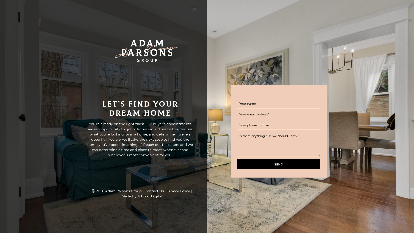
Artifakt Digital (149, 196)
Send (278, 164)
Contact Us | (155, 191)
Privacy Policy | (179, 191)
